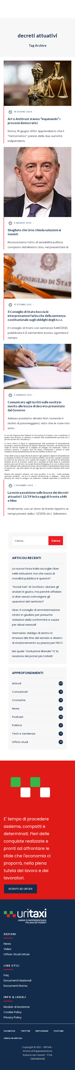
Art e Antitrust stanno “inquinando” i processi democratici (34, 121)
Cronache (18, 700)
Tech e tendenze (23, 733)
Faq (6, 975)
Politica (17, 725)
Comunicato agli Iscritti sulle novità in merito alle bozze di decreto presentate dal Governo (36, 406)
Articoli (16, 683)
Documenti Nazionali (17, 980)
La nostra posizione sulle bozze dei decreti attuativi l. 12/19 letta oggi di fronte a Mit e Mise (38, 496)
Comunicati (20, 692)
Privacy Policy (12, 1017)
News (15, 708)
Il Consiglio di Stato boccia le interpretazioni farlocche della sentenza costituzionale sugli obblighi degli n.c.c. (37, 316)
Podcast (17, 717)
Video (7, 949)
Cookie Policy (12, 1012)
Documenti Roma (15, 986)
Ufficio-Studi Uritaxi (16, 954)
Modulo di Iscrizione (17, 1007)
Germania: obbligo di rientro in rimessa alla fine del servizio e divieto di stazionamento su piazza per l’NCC (37, 638)
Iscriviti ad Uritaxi (20, 889)
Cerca (55, 541)
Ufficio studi (20, 742)
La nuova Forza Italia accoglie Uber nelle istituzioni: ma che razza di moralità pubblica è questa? (35, 573)
